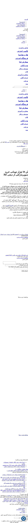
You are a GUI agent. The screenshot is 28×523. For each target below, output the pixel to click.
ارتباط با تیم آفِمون (20, 26)
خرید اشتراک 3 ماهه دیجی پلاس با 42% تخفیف (17, 255)
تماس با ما (22, 512)
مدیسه (15, 499)
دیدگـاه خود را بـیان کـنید (22, 263)
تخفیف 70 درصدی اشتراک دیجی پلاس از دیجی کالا (13, 477)
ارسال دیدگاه (24, 270)
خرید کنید (25, 181)
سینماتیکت (6, 499)
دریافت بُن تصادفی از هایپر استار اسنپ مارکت (13, 491)
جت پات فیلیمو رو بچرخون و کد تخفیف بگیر (14, 483)
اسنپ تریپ (12, 498)
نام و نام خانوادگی (23, 265)
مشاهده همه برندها (23, 435)
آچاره (4, 501)
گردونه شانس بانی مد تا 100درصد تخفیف (15, 488)
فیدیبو (26, 501)
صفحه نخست (21, 508)
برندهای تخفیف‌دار (20, 23)
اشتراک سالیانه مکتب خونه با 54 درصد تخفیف (14, 465)
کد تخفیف (9, 495)
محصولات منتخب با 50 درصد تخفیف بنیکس (14, 466)
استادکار (26, 502)
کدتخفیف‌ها (22, 22)
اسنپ (21, 498)
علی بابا (18, 498)
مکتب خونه (9, 501)
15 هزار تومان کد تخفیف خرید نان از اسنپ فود (13, 479)
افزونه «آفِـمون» (9, 205)
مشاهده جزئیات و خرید (22, 237)
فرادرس (18, 501)
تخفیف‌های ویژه (21, 24)
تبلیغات (23, 511)
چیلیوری (26, 499)
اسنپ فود (6, 498)
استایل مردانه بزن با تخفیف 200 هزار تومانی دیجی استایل (14, 234)
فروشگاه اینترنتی (21, 146)
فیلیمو (11, 499)
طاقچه (22, 501)
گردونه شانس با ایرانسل (19, 484)
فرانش (14, 501)
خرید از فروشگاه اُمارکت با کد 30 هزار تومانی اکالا (13, 490)
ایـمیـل (18, 266)
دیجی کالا (7, 142)
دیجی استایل (20, 499)
